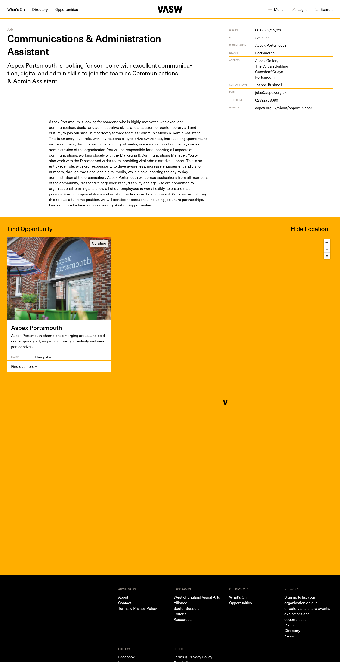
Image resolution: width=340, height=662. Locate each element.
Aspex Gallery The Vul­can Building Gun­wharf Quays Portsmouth (271, 69)
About (123, 597)
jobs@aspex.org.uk (271, 92)
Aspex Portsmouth (270, 45)
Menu (279, 9)
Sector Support (186, 608)
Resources (183, 619)
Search (327, 9)
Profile (289, 625)
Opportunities (240, 602)
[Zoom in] (327, 242)
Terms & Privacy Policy (137, 608)
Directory (292, 630)
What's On (238, 597)
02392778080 (266, 100)
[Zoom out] (327, 249)
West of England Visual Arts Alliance (197, 599)
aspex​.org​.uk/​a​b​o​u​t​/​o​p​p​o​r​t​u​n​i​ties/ (283, 107)
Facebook (126, 656)
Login (302, 9)
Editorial (181, 613)
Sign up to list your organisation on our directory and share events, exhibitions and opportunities (307, 608)
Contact (124, 602)
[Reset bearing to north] (327, 255)
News (289, 636)
